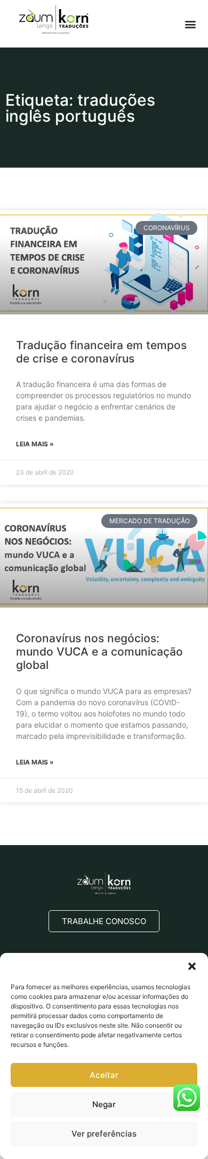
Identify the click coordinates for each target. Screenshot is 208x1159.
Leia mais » (35, 444)
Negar (104, 1104)
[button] (192, 966)
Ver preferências (104, 1134)
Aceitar (104, 1075)
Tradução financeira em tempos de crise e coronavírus (101, 351)
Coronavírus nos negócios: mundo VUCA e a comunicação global (99, 652)
